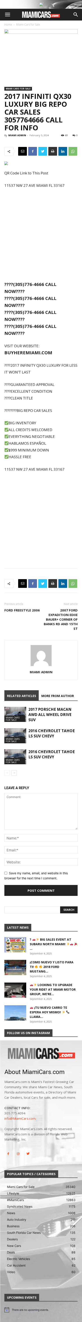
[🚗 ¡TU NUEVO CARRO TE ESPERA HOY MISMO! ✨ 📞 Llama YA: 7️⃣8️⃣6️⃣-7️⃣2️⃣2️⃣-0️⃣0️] (15, 1013)
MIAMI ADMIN (17, 135)
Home (8, 24)
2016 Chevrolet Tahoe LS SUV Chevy (51, 733)
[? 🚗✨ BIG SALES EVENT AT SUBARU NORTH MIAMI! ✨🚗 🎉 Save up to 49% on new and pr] (15, 944)
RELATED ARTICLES (21, 696)
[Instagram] (18, 1154)
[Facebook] (32, 151)
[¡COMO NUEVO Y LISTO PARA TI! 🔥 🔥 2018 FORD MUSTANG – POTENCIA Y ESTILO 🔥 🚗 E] (15, 967)
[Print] (52, 151)
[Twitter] (42, 151)
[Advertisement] (41, 235)
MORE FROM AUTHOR (57, 696)
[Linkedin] (62, 151)
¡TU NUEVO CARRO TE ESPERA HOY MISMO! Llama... (48, 1012)
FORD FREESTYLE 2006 (22, 610)
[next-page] (14, 773)
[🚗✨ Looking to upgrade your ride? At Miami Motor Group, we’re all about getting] (15, 990)
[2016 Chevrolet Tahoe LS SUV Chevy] (15, 735)
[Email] (22, 151)
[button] (7, 15)
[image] (41, 1054)
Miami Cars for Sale (28, 24)
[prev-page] (7, 773)
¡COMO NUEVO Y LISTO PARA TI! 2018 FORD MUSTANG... (51, 966)
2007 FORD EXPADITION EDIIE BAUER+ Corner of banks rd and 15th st (61, 619)
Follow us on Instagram (28, 1033)
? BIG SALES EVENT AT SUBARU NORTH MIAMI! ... (50, 944)
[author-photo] (41, 666)
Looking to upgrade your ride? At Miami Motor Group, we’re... (53, 989)
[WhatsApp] (72, 151)
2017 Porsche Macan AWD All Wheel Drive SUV (50, 714)
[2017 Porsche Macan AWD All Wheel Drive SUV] (15, 714)
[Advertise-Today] (41, 4)
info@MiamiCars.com (19, 1118)
